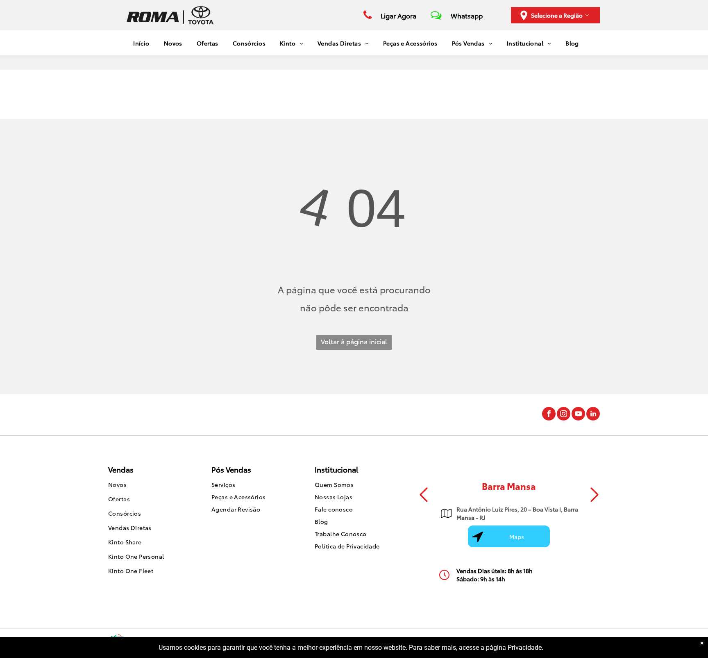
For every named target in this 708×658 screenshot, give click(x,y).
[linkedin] (593, 415)
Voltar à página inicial (354, 341)
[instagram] (563, 415)
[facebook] (549, 415)
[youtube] (578, 415)
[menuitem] (138, 42)
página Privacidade (514, 647)
